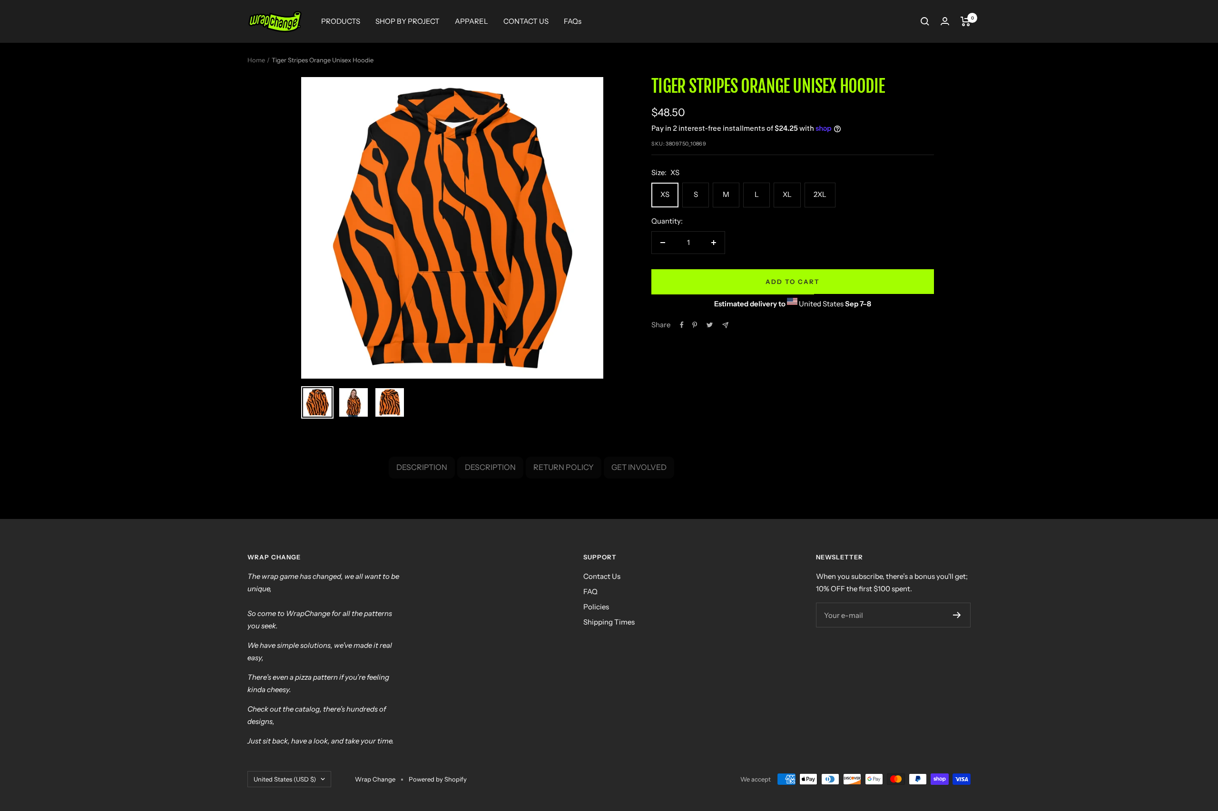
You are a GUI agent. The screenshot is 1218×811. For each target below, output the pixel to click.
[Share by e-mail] (725, 325)
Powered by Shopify (438, 779)
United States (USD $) (285, 779)
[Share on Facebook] (682, 325)
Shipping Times (609, 621)
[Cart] (966, 21)
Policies (596, 606)
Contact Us (601, 576)
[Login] (945, 21)
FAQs (572, 21)
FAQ (590, 591)
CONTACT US (526, 21)
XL (787, 194)
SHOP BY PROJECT (407, 21)
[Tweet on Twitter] (710, 325)
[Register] (957, 615)
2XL (820, 194)
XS (664, 194)
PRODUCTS (340, 21)
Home (256, 60)
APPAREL (471, 21)
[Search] (925, 21)
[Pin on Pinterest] (694, 325)
